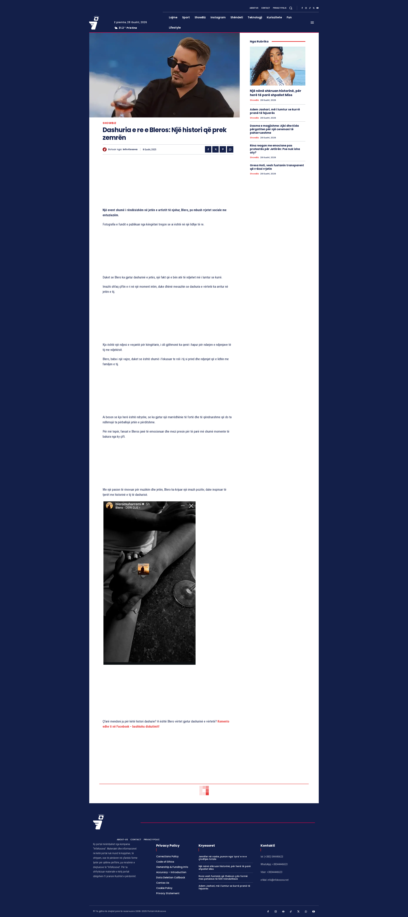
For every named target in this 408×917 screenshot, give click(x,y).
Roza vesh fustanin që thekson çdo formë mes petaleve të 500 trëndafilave (223, 877)
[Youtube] (317, 8)
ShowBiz (109, 123)
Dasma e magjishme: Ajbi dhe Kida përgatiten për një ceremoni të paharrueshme (274, 129)
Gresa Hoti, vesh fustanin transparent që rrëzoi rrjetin (277, 167)
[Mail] (283, 912)
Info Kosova (130, 149)
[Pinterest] (223, 149)
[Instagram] (306, 8)
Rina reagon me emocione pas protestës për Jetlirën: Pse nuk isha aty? (275, 149)
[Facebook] (302, 8)
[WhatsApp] (230, 149)
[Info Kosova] (105, 149)
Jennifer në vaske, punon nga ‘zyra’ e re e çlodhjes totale (223, 858)
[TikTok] (310, 8)
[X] (314, 8)
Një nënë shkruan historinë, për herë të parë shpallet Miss (275, 93)
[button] (291, 8)
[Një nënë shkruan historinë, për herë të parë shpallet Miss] (277, 66)
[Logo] (99, 23)
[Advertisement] (168, 181)
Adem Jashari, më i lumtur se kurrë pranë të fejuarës (275, 111)
